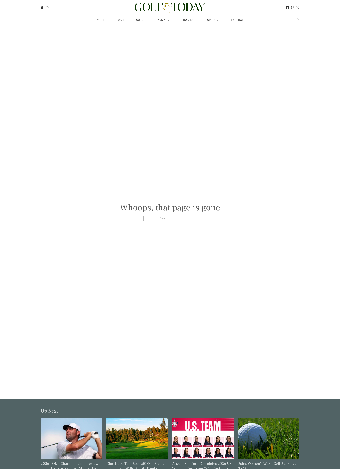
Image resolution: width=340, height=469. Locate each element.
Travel (97, 19)
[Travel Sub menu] (104, 20)
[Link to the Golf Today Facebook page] (287, 7)
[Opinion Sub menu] (220, 20)
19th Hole (238, 19)
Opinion (212, 19)
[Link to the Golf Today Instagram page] (292, 7)
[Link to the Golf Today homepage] (42, 7)
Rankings (162, 19)
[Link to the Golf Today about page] (47, 7)
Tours (139, 19)
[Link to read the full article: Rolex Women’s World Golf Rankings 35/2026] (268, 438)
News (118, 19)
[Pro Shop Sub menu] (196, 20)
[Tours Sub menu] (145, 20)
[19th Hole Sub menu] (247, 20)
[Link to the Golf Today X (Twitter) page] (297, 7)
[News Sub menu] (124, 20)
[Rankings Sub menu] (171, 20)
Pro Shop (188, 19)
